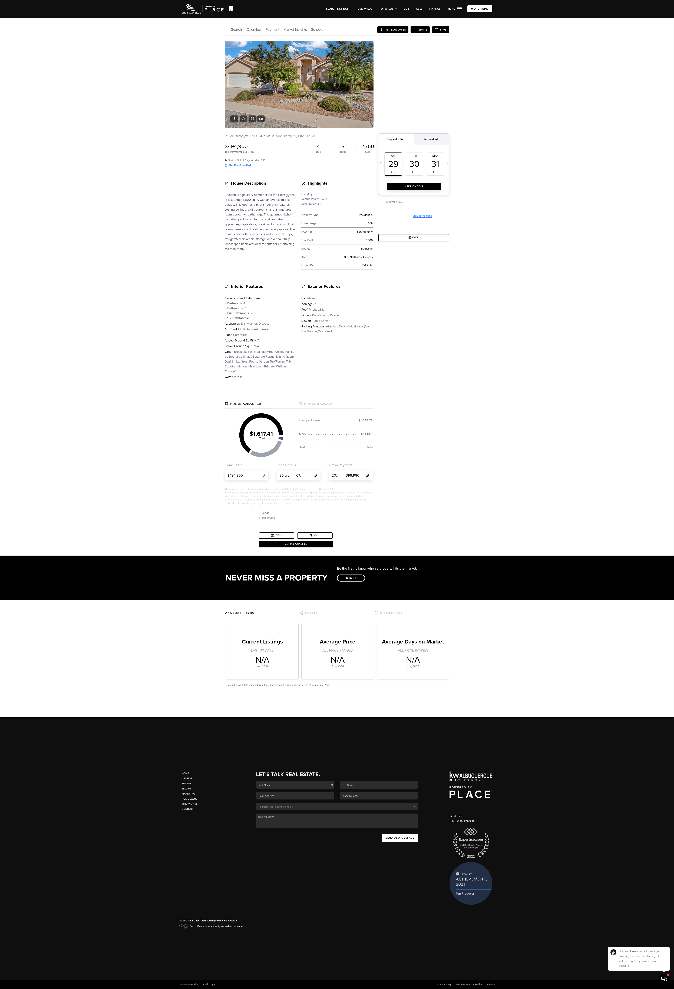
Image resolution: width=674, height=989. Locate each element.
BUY (406, 8)
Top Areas (386, 8)
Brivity (194, 984)
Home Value (364, 8)
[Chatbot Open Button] (664, 979)
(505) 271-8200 (466, 821)
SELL (419, 8)
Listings (187, 778)
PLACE (233, 920)
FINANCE (435, 8)
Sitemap (491, 984)
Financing (188, 793)
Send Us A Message (400, 837)
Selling (186, 788)
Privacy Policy (444, 984)
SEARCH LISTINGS (337, 8)
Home (185, 773)
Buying (186, 783)
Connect (187, 809)
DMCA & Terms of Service (469, 984)
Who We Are (189, 803)
